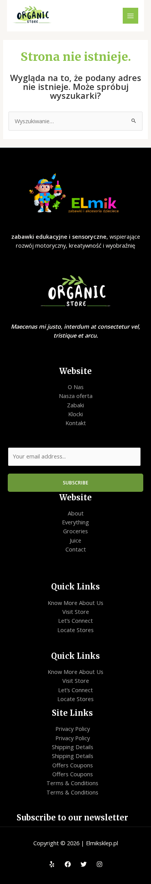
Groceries (75, 531)
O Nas (76, 387)
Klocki (75, 414)
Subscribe (75, 482)
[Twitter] (84, 864)
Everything (75, 522)
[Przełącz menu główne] (130, 15)
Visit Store (75, 611)
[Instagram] (99, 864)
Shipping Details (72, 747)
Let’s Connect (75, 620)
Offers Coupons (72, 765)
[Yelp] (52, 864)
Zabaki (75, 405)
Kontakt (75, 423)
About (76, 513)
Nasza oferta (76, 396)
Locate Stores (75, 630)
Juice (75, 540)
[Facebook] (68, 864)
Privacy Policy (72, 728)
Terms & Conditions (72, 783)
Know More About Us (75, 603)
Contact (75, 549)
